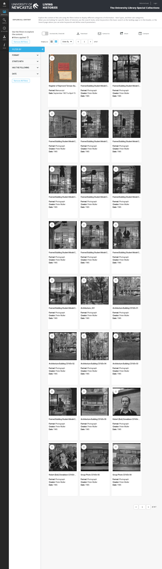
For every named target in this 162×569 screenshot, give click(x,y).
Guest (147, 3)
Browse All (4, 14)
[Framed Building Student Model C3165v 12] (126, 68)
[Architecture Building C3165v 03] (126, 346)
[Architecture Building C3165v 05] (95, 402)
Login (4, 40)
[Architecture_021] (95, 291)
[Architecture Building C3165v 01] (126, 291)
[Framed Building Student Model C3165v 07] (95, 179)
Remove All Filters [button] (21, 42)
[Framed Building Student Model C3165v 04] (95, 235)
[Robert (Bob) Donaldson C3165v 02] (126, 402)
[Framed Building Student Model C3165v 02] (63, 291)
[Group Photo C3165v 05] (95, 457)
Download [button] (81, 33)
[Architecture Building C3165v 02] (63, 346)
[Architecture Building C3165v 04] (95, 346)
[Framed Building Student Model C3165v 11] (63, 124)
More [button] (4, 48)
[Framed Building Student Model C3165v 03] (126, 235)
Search (4, 23)
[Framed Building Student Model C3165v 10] (95, 124)
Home (4, 6)
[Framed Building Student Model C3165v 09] (126, 124)
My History (4, 31)
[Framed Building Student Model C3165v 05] (63, 235)
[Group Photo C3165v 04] (126, 457)
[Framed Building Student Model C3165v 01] (63, 402)
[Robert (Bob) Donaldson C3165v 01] (63, 457)
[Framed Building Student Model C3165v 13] (95, 68)
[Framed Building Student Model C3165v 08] (63, 179)
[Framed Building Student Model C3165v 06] (126, 179)
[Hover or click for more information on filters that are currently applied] (28, 37)
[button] (104, 33)
